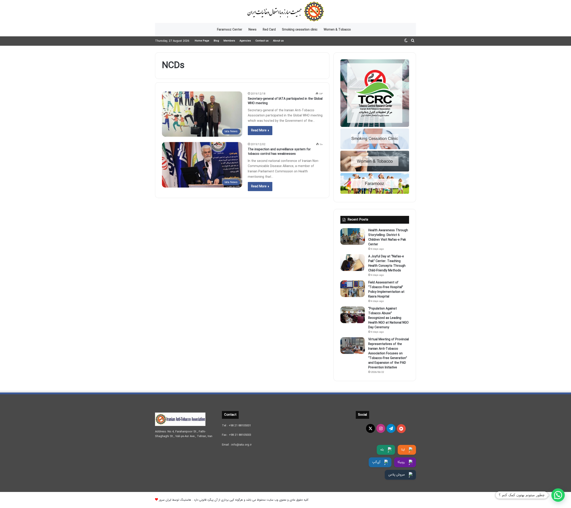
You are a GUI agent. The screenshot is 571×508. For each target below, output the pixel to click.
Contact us (262, 41)
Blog (216, 41)
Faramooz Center (229, 29)
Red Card (269, 29)
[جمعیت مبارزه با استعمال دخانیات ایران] (285, 11)
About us (278, 41)
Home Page (202, 41)
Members (229, 41)
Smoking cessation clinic (299, 29)
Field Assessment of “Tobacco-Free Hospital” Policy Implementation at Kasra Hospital (386, 289)
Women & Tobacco (337, 29)
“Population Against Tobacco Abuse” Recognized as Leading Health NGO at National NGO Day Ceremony (388, 318)
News (252, 29)
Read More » (260, 130)
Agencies (245, 41)
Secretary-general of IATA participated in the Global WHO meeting (285, 101)
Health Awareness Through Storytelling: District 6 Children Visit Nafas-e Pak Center (388, 237)
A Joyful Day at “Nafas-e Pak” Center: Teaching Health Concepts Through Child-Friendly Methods (386, 263)
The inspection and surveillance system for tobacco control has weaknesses (279, 151)
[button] (558, 495)
